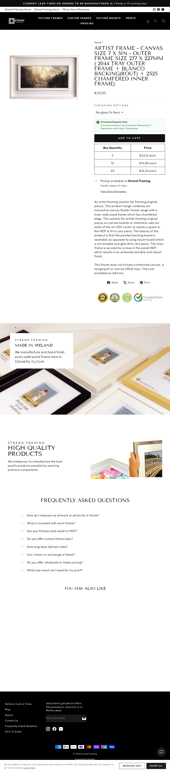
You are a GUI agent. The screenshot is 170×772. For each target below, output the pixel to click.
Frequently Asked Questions (21, 726)
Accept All (156, 766)
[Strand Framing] (16, 21)
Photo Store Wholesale (76, 9)
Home (97, 42)
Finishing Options (111, 105)
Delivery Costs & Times (18, 703)
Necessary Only (132, 766)
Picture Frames (51, 18)
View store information (113, 191)
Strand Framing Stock (46, 9)
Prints (131, 18)
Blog (7, 709)
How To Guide (13, 731)
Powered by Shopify (85, 759)
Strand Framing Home (18, 9)
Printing (87, 23)
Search (9, 715)
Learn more (30, 767)
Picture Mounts (108, 18)
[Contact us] (161, 752)
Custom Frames (79, 18)
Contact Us (11, 720)
